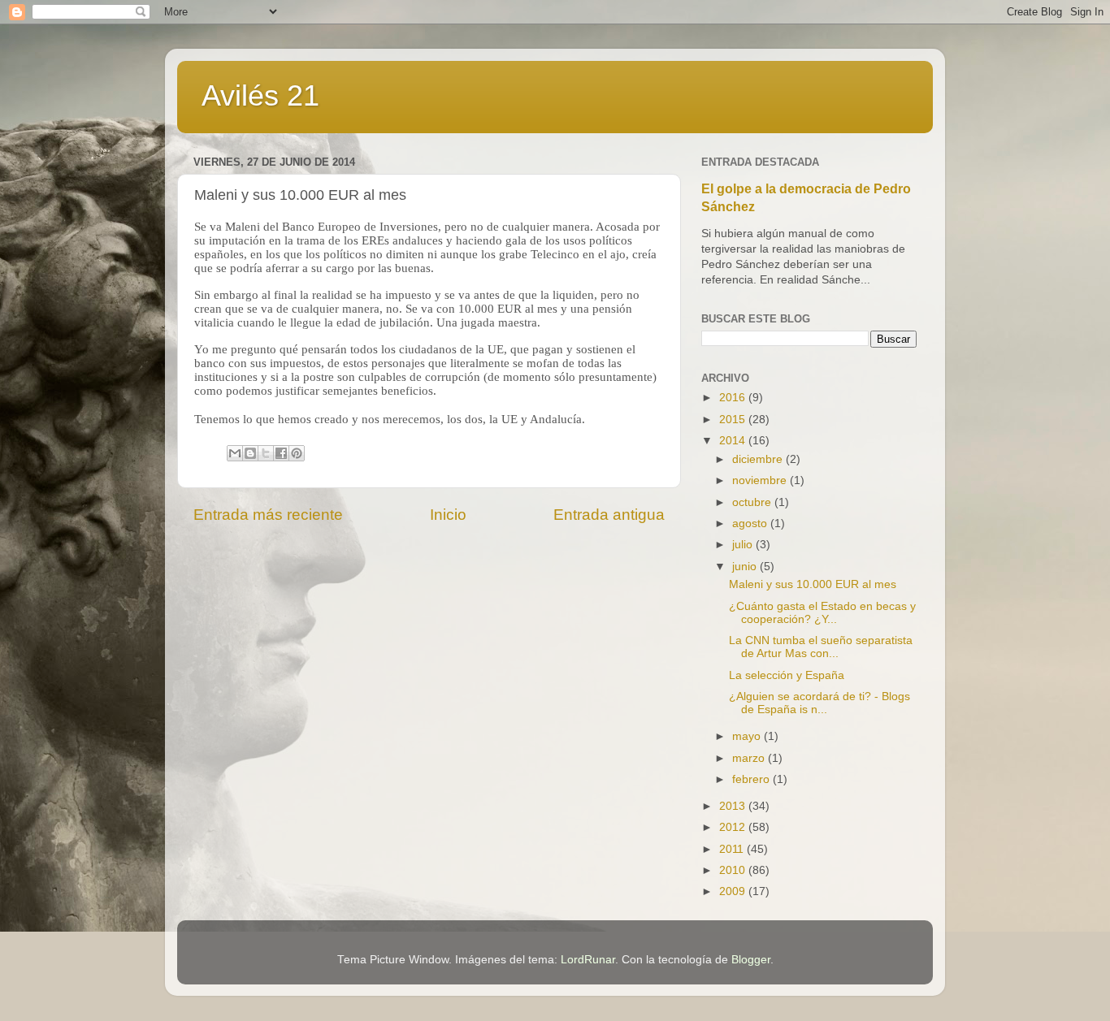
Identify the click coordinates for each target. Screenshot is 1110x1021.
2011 (733, 849)
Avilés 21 (260, 95)
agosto (751, 523)
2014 (733, 441)
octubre (753, 502)
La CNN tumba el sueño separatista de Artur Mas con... (821, 647)
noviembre (761, 480)
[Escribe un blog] (250, 453)
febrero (752, 779)
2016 (733, 398)
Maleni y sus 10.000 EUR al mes (812, 584)
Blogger (750, 960)
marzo (750, 758)
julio (744, 545)
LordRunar (588, 960)
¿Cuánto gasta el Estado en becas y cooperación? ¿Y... (822, 612)
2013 (733, 806)
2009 (733, 891)
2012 (733, 827)
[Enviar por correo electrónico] (235, 453)
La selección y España (786, 675)
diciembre (759, 459)
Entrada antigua (609, 514)
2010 (733, 870)
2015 (733, 419)
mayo (748, 736)
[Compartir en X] (266, 453)
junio (746, 566)
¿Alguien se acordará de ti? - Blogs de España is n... (819, 703)
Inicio (448, 514)
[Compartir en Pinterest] (296, 453)
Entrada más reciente (268, 514)
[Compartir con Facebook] (281, 453)
